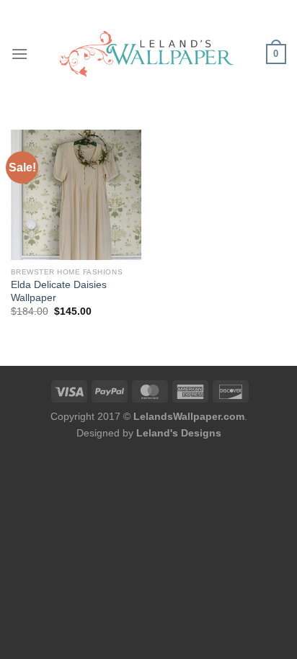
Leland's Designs (178, 433)
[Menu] (19, 53)
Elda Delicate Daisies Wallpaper (59, 291)
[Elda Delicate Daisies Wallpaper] (76, 195)
